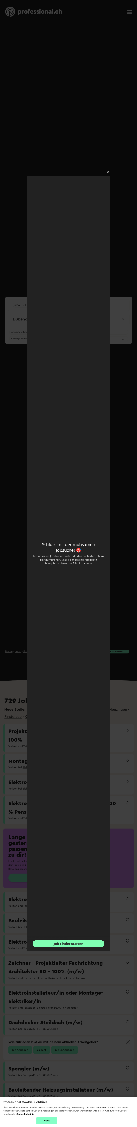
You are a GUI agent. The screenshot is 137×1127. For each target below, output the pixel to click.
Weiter (46, 1121)
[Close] (108, 172)
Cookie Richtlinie (25, 1114)
